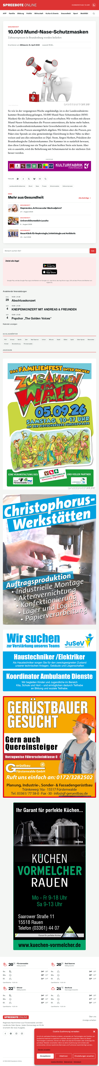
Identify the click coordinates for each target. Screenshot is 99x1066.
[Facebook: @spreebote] (5, 1033)
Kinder (6, 344)
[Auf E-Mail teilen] (40, 179)
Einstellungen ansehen (84, 1056)
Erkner (12, 339)
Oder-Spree (80, 339)
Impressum (77, 1062)
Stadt (58, 339)
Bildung (20, 13)
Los (92, 251)
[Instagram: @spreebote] (16, 1033)
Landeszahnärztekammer (17, 186)
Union (44, 339)
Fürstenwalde (28, 344)
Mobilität (84, 13)
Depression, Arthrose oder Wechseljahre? (41, 208)
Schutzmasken (54, 186)
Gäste (65, 339)
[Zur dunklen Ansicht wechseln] (94, 5)
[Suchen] (94, 13)
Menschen (91, 339)
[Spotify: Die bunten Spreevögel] (10, 1033)
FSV (5, 339)
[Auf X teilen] (29, 179)
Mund (30, 186)
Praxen (44, 186)
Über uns (92, 1016)
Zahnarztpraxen (68, 186)
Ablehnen (63, 1056)
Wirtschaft (38, 13)
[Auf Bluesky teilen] (34, 179)
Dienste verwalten (44, 1050)
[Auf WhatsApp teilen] (17, 179)
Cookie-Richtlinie (57, 1062)
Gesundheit (66, 13)
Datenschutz (68, 1062)
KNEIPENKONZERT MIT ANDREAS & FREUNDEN (44, 309)
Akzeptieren (45, 1056)
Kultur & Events (52, 13)
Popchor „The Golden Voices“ (31, 318)
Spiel (72, 339)
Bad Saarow (35, 339)
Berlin (19, 339)
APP (4, 13)
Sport (75, 13)
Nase (37, 186)
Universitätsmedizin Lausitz (34, 220)
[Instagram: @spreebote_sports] (22, 1033)
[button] (94, 1031)
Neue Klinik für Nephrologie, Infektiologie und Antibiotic (47, 233)
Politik (29, 13)
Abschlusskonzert (23, 300)
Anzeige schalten (89, 1020)
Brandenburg (16, 344)
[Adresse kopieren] (45, 179)
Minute (51, 339)
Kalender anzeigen (10, 324)
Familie (12, 13)
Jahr (26, 339)
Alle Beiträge (84, 198)
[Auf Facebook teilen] (23, 179)
